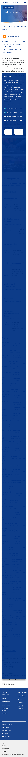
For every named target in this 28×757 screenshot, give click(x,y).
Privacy (4, 743)
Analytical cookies (12, 112)
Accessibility (5, 749)
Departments (6, 705)
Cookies (4, 751)
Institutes (4, 698)
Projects (20, 703)
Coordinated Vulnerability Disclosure (13, 754)
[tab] (21, 108)
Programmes (6, 702)
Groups (20, 699)
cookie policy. (19, 104)
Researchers (21, 696)
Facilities (4, 714)
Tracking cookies (11, 121)
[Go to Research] (5, 2)
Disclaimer (5, 746)
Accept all (18, 132)
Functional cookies (12, 108)
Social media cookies (13, 116)
